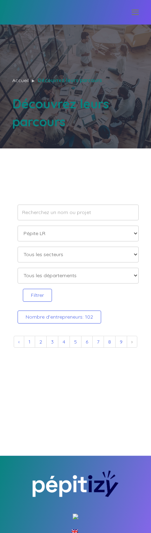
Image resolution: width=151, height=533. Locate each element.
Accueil (20, 80)
